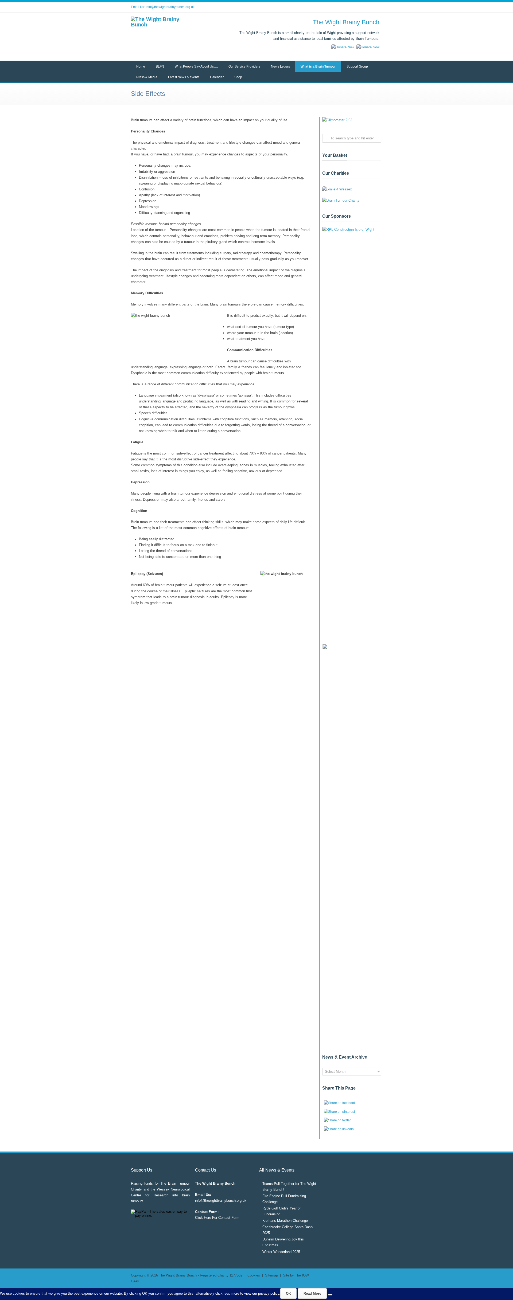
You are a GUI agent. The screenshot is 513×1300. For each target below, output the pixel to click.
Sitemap (271, 1275)
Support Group (357, 66)
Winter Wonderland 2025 (281, 1252)
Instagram (366, 7)
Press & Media (146, 77)
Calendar (217, 77)
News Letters (280, 66)
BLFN (160, 66)
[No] (330, 1294)
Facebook (355, 7)
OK (288, 1293)
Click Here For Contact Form (217, 1218)
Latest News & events (183, 77)
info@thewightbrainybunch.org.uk (170, 7)
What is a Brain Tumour (318, 66)
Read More (312, 1293)
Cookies (253, 1275)
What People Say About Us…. (196, 66)
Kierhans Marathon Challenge (285, 1221)
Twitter (344, 7)
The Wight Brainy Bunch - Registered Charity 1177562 (200, 1275)
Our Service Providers (244, 66)
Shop (238, 77)
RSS (376, 7)
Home (140, 66)
